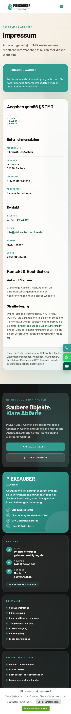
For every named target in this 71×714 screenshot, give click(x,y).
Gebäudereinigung (19, 607)
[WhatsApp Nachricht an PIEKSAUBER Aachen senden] (67, 357)
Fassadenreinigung (19, 638)
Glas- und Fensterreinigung (24, 618)
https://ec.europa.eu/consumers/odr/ (40, 325)
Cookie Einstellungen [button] (48, 701)
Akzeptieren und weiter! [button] (36, 708)
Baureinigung (16, 633)
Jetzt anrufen (38, 457)
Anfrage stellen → (35, 446)
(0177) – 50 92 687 (18, 219)
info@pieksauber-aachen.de (25, 232)
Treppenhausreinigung (21, 623)
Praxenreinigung (18, 628)
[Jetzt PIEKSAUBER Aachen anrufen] (67, 348)
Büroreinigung (17, 612)
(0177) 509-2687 (25, 564)
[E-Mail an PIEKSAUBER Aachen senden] (67, 366)
